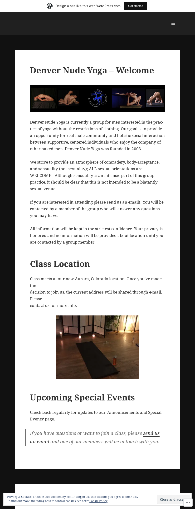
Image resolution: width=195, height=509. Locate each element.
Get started (135, 6)
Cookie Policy (98, 501)
